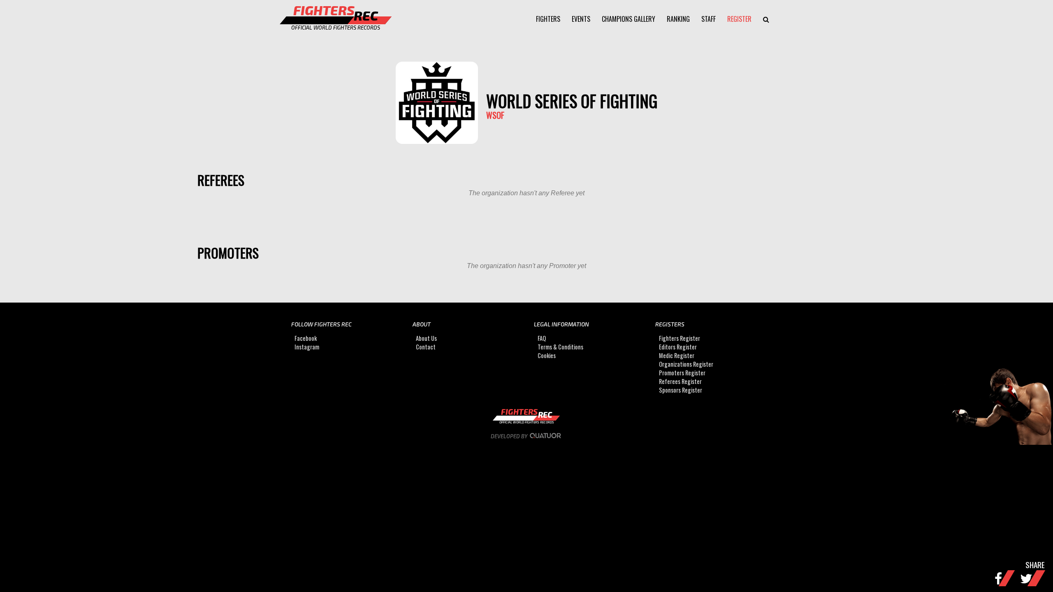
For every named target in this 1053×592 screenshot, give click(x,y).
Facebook (306, 338)
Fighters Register (679, 338)
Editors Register (678, 347)
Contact (426, 347)
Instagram (307, 347)
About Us (426, 338)
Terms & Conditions (560, 347)
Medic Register (676, 355)
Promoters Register (682, 373)
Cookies (547, 355)
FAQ (542, 338)
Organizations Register (686, 364)
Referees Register (680, 381)
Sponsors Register (680, 390)
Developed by (510, 436)
